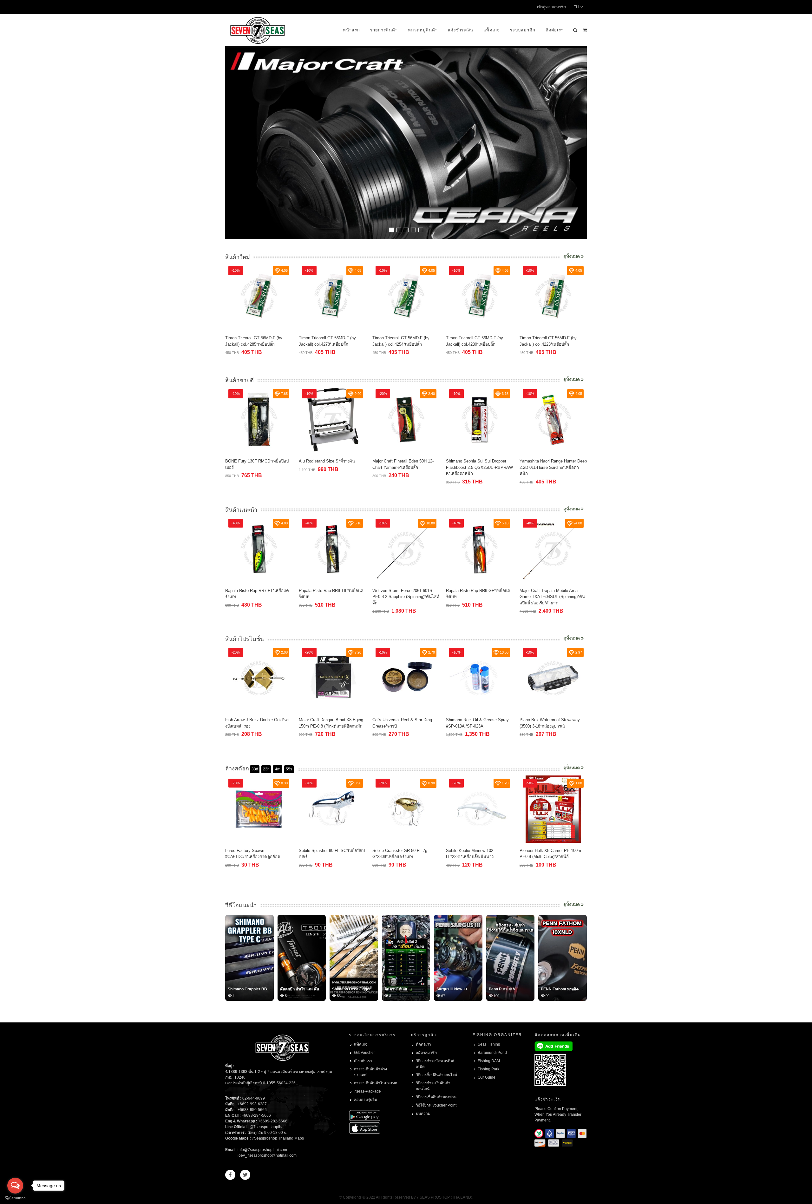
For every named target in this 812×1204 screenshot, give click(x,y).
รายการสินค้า (384, 30)
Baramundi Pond (492, 1052)
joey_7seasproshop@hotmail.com (267, 1155)
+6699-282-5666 (272, 1121)
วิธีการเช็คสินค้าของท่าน (436, 1097)
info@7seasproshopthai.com (262, 1149)
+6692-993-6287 (252, 1104)
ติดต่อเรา (555, 30)
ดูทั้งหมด (572, 256)
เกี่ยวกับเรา (363, 1061)
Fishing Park (488, 1069)
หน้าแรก (351, 30)
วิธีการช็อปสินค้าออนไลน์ (436, 1075)
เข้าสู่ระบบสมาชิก (551, 7)
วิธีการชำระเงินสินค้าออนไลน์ (433, 1086)
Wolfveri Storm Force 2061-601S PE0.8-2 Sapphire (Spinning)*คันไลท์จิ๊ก (405, 596)
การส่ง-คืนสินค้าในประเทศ (375, 1083)
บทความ (423, 1113)
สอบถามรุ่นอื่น (365, 1099)
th (576, 7)
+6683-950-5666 (252, 1110)
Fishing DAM (489, 1061)
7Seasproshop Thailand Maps (278, 1138)
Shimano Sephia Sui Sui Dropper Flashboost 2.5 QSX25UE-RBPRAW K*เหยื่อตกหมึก (479, 467)
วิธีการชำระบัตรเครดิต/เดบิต (435, 1064)
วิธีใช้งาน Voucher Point (436, 1105)
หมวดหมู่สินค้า (423, 30)
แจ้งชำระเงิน (460, 30)
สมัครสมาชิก (426, 1052)
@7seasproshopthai (267, 1127)
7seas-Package (367, 1091)
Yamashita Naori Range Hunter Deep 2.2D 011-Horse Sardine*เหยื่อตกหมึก (553, 467)
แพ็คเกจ (491, 30)
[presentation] (581, 143)
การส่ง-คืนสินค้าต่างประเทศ (370, 1072)
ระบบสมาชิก (522, 30)
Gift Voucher (364, 1052)
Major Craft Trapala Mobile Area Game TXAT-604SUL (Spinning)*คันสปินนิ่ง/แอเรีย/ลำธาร (552, 596)
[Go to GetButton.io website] (15, 1198)
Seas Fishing (489, 1044)
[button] (391, 230)
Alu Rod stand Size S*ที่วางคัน (327, 461)
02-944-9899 (253, 1098)
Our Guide (486, 1077)
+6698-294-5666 (256, 1115)
